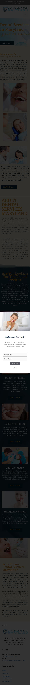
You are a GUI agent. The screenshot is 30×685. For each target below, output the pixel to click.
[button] (15, 368)
